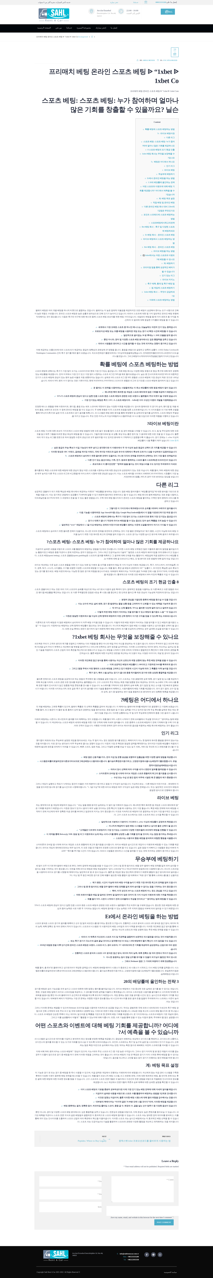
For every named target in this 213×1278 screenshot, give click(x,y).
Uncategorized (170, 60)
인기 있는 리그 (168, 275)
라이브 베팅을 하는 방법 (164, 251)
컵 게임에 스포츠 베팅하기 (163, 288)
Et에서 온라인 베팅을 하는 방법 (161, 178)
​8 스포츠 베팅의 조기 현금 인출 (161, 150)
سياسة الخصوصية (170, 1272)
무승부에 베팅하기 (166, 174)
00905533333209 (161, 2)
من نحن (58, 28)
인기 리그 (170, 166)
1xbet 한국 (174, 440)
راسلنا (170, 12)
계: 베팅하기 (169, 263)
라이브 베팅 (169, 170)
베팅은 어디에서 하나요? (163, 162)
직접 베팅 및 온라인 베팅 (164, 202)
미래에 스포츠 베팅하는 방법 (162, 300)
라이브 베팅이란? (166, 133)
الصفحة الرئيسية (44, 28)
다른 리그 (170, 137)
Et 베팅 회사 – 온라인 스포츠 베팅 (160, 235)
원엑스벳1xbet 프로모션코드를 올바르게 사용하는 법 (145, 1141)
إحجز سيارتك (101, 28)
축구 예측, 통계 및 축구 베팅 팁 (161, 284)
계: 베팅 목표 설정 (167, 198)
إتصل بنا (114, 28)
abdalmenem (149, 60)
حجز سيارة (114, 2)
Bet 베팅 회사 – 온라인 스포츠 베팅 (159, 247)
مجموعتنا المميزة (84, 28)
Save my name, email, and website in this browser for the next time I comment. (141, 1217)
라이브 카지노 (168, 280)
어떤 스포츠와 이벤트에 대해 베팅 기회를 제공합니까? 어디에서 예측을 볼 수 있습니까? (157, 190)
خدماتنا (135, 2)
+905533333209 (133, 1257)
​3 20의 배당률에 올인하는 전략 (161, 182)
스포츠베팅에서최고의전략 (163, 223)
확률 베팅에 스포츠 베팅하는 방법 (160, 129)
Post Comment (164, 1222)
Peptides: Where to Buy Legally (92, 1141)
